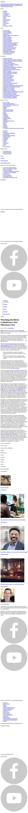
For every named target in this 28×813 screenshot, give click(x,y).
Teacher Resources (7, 153)
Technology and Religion (8, 52)
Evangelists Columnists (8, 65)
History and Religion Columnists (10, 72)
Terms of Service (7, 713)
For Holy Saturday (5, 487)
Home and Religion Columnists (10, 73)
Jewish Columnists (7, 74)
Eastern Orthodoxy (7, 118)
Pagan (4, 24)
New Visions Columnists (8, 79)
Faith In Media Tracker (5, 163)
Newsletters (3, 179)
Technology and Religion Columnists (11, 95)
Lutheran (5, 125)
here (9, 333)
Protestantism (6, 134)
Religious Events (7, 36)
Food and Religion (7, 31)
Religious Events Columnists (9, 90)
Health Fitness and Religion (9, 49)
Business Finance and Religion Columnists (12, 59)
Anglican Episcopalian (8, 111)
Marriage (5, 304)
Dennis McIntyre (4, 586)
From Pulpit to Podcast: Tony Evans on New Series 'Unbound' (14, 552)
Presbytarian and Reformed (9, 133)
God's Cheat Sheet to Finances (9, 167)
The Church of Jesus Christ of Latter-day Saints (13, 128)
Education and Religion (8, 46)
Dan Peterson (3, 489)
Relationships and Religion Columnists (11, 86)
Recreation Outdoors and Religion (10, 42)
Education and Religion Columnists (10, 64)
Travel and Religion (7, 53)
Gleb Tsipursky (4, 522)
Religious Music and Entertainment (10, 35)
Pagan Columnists (7, 81)
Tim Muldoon (11, 328)
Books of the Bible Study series (10, 168)
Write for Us (6, 711)
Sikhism (5, 140)
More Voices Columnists (8, 75)
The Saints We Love (7, 176)
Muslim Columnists (7, 78)
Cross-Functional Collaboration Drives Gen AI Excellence (13, 519)
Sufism (4, 141)
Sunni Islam (5, 142)
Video (2, 156)
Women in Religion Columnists (10, 97)
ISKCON (5, 122)
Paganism (5, 131)
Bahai (4, 112)
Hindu (5, 5)
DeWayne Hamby (4, 554)
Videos (4, 108)
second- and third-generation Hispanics (9, 433)
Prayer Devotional (7, 175)
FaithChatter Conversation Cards (10, 177)
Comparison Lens (7, 151)
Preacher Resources (7, 152)
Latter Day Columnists (8, 76)
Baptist (4, 113)
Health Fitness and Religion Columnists (11, 69)
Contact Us (5, 716)
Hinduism (5, 119)
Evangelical (16, 4)
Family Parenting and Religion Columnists (12, 67)
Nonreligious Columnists (8, 80)
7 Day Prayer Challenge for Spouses (11, 171)
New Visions (6, 23)
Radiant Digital (6, 717)
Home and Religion (7, 50)
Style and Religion (7, 39)
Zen (4, 145)
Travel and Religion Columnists (10, 96)
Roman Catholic (6, 136)
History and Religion (7, 37)
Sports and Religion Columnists (10, 92)
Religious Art (6, 34)
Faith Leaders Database (8, 109)
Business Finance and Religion (10, 44)
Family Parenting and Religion (9, 47)
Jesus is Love (6, 173)
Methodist (5, 127)
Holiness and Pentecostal (8, 120)
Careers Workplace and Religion (10, 45)
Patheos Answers (7, 106)
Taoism (4, 144)
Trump (4, 309)
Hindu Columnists (7, 70)
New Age (5, 130)
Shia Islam (5, 139)
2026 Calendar (6, 102)
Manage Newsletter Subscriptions (10, 718)
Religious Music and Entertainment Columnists (13, 91)
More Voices (6, 21)
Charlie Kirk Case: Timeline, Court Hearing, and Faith (12, 584)
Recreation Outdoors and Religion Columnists (13, 85)
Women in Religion (7, 41)
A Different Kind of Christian (9, 172)
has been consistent (15, 368)
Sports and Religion (7, 33)
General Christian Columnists (9, 68)
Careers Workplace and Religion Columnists (12, 61)
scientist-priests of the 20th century (16, 389)
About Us (5, 702)
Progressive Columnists (8, 84)
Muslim (18, 5)
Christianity (5, 116)
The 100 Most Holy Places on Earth (11, 104)
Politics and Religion (7, 40)
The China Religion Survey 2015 (13, 345)
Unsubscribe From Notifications (10, 719)
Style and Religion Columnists (9, 94)
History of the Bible (7, 170)
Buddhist (2, 4)
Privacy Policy (6, 712)
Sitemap (5, 721)
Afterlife (5, 306)
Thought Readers (4, 160)
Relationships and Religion (9, 51)
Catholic (6, 4)
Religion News (6, 30)
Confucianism (6, 117)
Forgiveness (5, 301)
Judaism (5, 124)
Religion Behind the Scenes (9, 135)
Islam (4, 123)
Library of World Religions (9, 103)
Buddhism (5, 114)
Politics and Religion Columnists (10, 83)
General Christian (7, 16)
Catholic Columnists (7, 62)
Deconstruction (6, 314)
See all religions (6, 146)
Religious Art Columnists (8, 89)
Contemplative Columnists (9, 63)
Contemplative (11, 4)
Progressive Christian (8, 6)
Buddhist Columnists (7, 58)
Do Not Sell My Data (8, 715)
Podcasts (5, 107)
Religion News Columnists (9, 88)
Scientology (5, 138)
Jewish (8, 5)
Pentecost (5, 311)
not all (19, 364)
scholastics (20, 388)
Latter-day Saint (13, 5)
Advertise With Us (7, 710)
